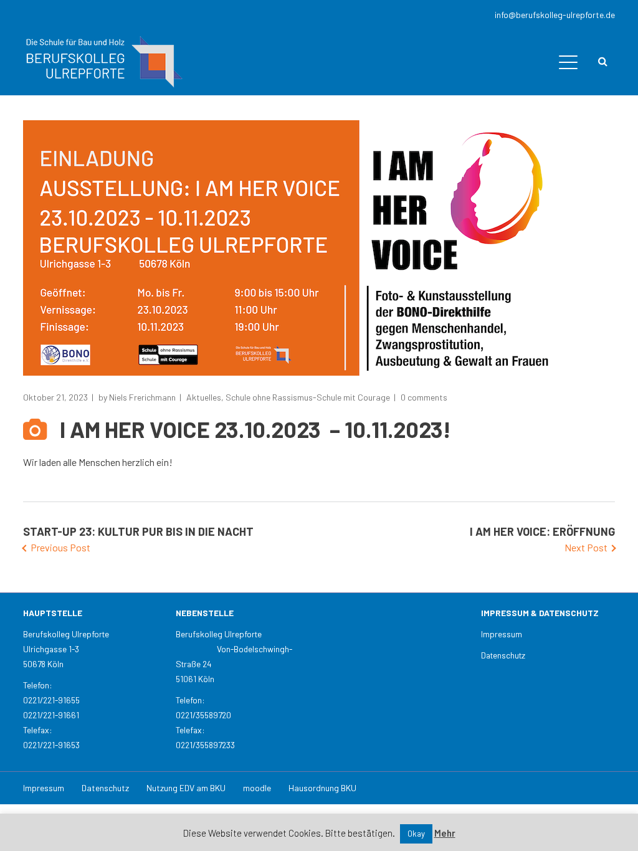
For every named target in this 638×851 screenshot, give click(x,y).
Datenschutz (503, 655)
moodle (257, 787)
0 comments (424, 397)
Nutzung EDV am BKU (186, 787)
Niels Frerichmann (142, 397)
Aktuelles (203, 397)
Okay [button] (416, 834)
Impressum (501, 634)
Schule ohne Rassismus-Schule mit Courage (308, 397)
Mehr (444, 833)
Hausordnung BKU (322, 787)
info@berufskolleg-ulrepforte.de (555, 14)
